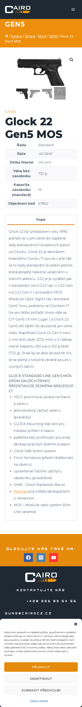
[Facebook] (28, 557)
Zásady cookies (39, 700)
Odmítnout (41, 679)
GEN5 (15, 24)
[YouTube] (53, 557)
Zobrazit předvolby (41, 690)
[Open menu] (73, 9)
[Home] (6, 36)
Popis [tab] (41, 220)
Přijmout (41, 667)
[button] (76, 624)
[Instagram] (41, 557)
